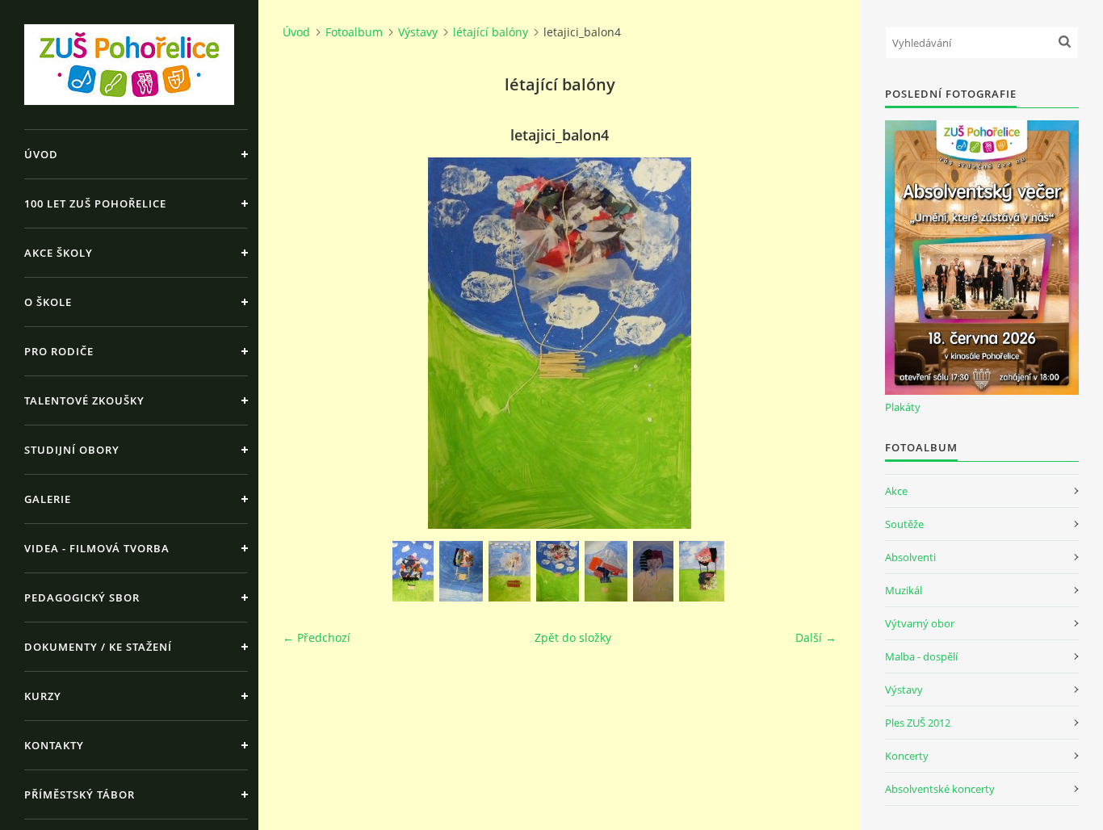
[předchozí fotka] (309, 343)
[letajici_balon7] (701, 571)
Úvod (41, 154)
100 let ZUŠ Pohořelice (95, 203)
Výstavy (418, 32)
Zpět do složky (573, 637)
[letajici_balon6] (653, 571)
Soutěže (904, 524)
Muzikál (903, 590)
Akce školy (58, 252)
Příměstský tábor (79, 794)
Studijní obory (72, 449)
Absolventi (910, 557)
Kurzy (42, 696)
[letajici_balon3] (510, 571)
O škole (48, 302)
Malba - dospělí (921, 656)
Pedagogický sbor (82, 597)
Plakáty (903, 407)
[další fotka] (810, 343)
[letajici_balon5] (606, 571)
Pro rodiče (59, 351)
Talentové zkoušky (84, 400)
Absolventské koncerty (940, 789)
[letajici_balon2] (461, 571)
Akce (896, 491)
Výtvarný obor (919, 623)
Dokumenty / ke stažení (98, 646)
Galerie (47, 499)
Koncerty (907, 755)
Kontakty (54, 745)
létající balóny (490, 32)
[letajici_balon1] (413, 571)
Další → (816, 637)
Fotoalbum (354, 32)
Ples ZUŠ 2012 (917, 722)
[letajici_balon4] (557, 571)
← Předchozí (316, 637)
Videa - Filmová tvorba (97, 548)
